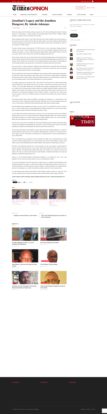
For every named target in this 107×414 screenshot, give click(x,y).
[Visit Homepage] (30, 7)
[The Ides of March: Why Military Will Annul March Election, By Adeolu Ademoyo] (57, 194)
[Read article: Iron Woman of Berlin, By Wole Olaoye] (53, 234)
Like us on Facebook (75, 102)
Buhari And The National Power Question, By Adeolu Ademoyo (20, 200)
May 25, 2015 (25, 27)
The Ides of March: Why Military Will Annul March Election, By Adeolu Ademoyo (57, 201)
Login (90, 7)
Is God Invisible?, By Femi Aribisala (48, 264)
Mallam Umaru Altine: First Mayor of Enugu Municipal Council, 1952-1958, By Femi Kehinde (85, 59)
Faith (91, 14)
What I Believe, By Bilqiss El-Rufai (84, 54)
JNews (16, 409)
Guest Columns (81, 14)
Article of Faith (46, 261)
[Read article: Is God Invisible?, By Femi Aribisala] (53, 255)
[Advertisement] (82, 90)
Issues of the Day (57, 14)
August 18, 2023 (16, 246)
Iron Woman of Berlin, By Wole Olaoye (49, 242)
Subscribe (81, 7)
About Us (18, 1)
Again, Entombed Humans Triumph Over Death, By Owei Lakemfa (52, 286)
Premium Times (16, 27)
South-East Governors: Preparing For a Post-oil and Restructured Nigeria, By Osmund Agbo (24, 286)
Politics (69, 14)
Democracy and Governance (29, 14)
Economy (44, 14)
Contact (22, 1)
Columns (15, 239)
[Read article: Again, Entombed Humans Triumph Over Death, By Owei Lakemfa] (53, 277)
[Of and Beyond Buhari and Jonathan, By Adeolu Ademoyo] (39, 194)
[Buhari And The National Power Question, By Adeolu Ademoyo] (20, 194)
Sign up (93, 7)
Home (14, 14)
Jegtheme (36, 409)
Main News (14, 1)
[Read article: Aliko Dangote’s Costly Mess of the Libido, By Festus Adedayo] (25, 255)
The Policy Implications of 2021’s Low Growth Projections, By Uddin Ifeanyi (23, 243)
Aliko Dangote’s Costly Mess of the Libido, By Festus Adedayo (24, 265)
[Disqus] (39, 314)
